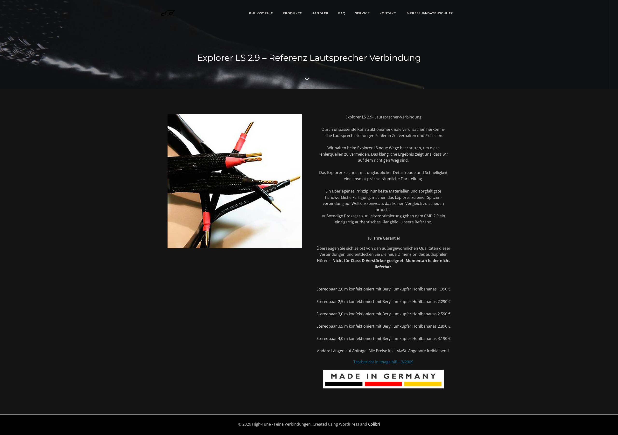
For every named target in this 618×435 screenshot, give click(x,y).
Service (362, 13)
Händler (320, 13)
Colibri (374, 424)
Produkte (292, 13)
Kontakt (387, 13)
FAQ (341, 13)
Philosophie (261, 13)
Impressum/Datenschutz (429, 13)
